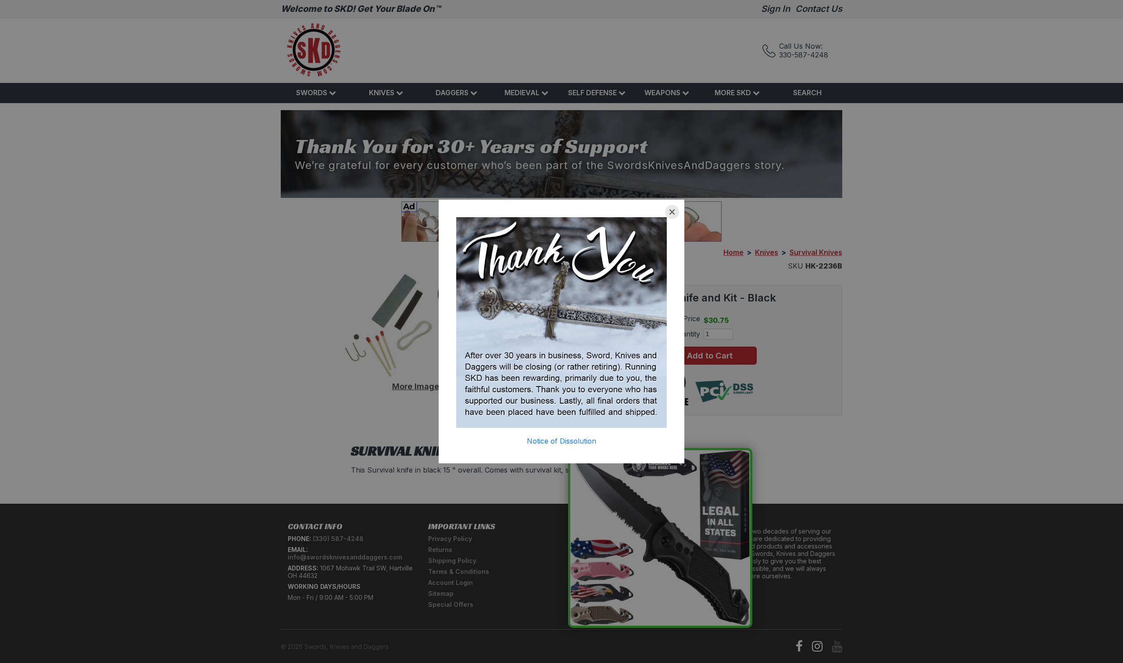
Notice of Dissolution (561, 441)
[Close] (672, 212)
